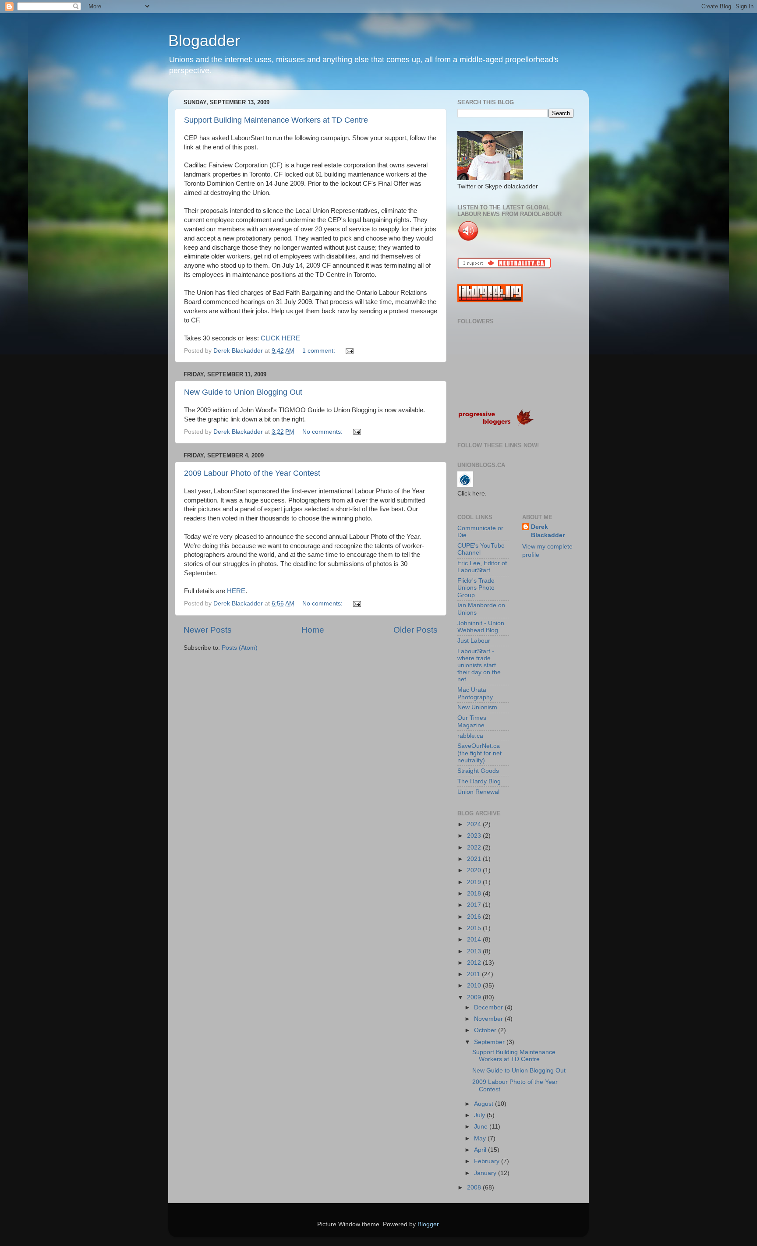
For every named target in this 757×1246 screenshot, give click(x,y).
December (489, 1007)
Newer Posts (208, 629)
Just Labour (473, 640)
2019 (475, 882)
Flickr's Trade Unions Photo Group (476, 587)
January (486, 1173)
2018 (475, 893)
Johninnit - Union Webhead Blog (480, 627)
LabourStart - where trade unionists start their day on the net (479, 665)
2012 (475, 962)
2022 (475, 847)
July (480, 1115)
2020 (475, 870)
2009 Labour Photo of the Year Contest (252, 473)
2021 (475, 859)
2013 (475, 951)
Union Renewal (478, 792)
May (481, 1138)
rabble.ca (470, 736)
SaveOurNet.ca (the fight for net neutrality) (479, 753)
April (481, 1150)
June (481, 1126)
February (487, 1161)
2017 (475, 905)
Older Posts (415, 629)
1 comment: (319, 350)
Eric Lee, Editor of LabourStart (482, 566)
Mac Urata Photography (475, 693)
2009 (475, 997)
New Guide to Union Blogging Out (243, 392)
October (486, 1030)
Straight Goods (478, 771)
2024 (475, 824)
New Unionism (477, 707)
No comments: (323, 431)
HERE (236, 591)
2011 (474, 974)
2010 (475, 985)
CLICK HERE (280, 338)
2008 (475, 1187)
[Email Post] (349, 350)
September (490, 1042)
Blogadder (204, 41)
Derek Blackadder (548, 531)
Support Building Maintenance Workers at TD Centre (276, 120)
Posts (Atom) (240, 647)
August (484, 1104)
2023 (475, 835)
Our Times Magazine (471, 721)
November (489, 1019)
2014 (475, 939)
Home (312, 629)
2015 (475, 928)
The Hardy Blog (479, 781)
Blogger (428, 1224)
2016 (475, 916)
